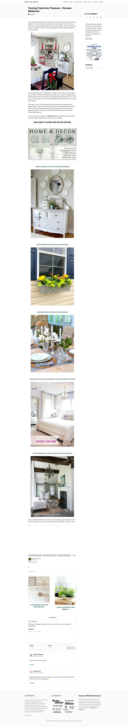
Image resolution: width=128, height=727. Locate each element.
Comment (31, 629)
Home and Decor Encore (32, 562)
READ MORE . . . (90, 39)
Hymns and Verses (37, 558)
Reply (32, 664)
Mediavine (79, 721)
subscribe (63, 624)
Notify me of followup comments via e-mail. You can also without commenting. (49, 625)
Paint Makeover (32, 571)
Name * (32, 645)
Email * (50, 645)
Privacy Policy (28, 715)
